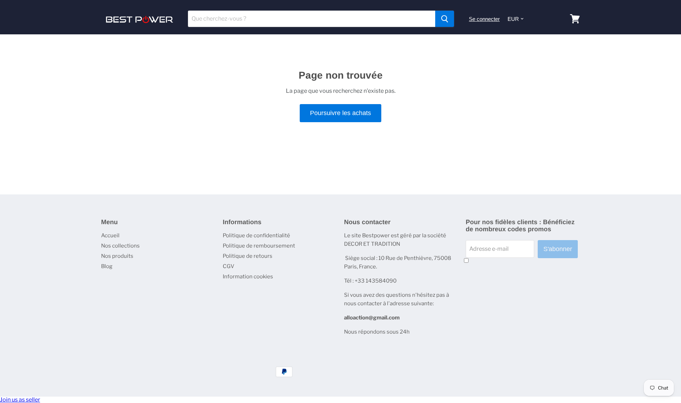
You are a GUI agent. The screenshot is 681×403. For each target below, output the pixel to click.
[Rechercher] (444, 19)
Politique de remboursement (259, 246)
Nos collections (120, 246)
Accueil (110, 235)
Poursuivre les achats (340, 113)
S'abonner (557, 248)
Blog (106, 266)
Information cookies (248, 276)
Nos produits (117, 256)
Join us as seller (20, 399)
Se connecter (484, 19)
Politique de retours (247, 256)
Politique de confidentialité (256, 235)
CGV (228, 266)
